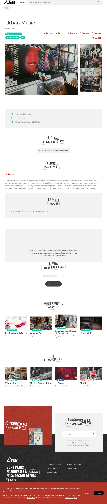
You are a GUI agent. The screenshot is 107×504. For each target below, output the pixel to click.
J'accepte (99, 493)
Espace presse (72, 468)
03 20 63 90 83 (21, 118)
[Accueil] (9, 2)
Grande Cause (51, 468)
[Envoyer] (93, 434)
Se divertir (22, 2)
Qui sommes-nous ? (53, 464)
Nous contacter (51, 472)
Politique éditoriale (74, 464)
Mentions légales (71, 498)
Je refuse (87, 493)
